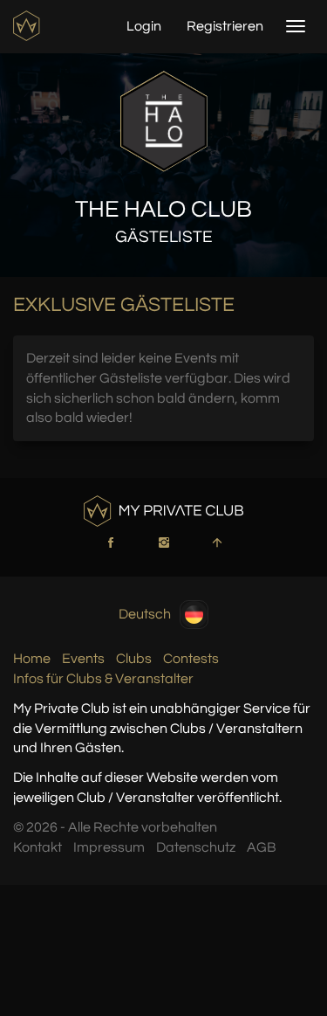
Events (83, 659)
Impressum (109, 847)
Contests (191, 659)
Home (32, 659)
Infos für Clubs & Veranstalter (103, 679)
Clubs (134, 659)
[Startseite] (28, 25)
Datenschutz (195, 847)
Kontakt (37, 847)
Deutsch (145, 614)
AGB (261, 847)
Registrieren (225, 26)
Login (143, 26)
